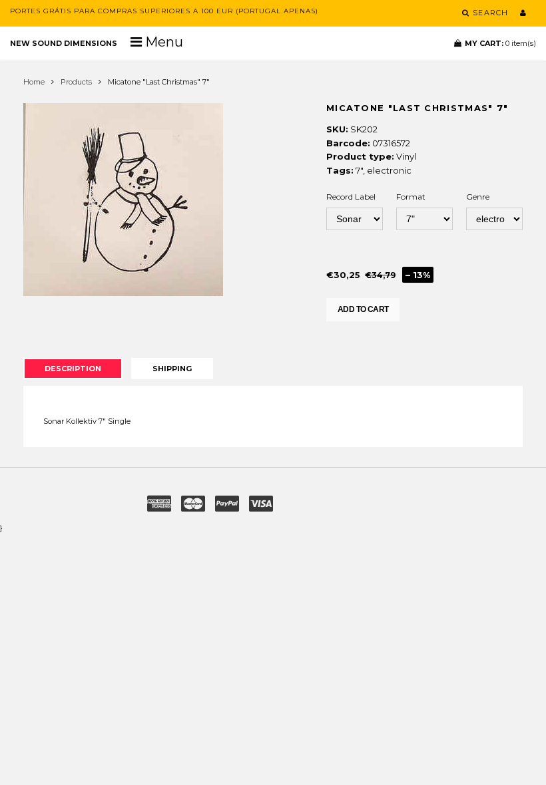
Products (76, 81)
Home (34, 81)
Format (410, 197)
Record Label (351, 197)
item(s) (500, 43)
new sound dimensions (63, 43)
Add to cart (363, 309)
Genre (477, 197)
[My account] (523, 12)
